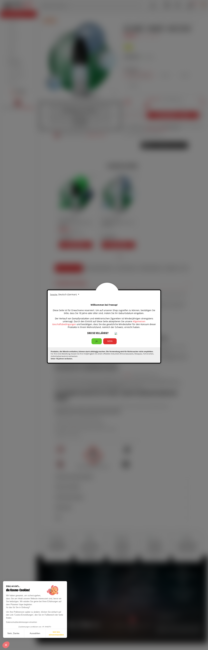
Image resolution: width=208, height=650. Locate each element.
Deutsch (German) (67, 294)
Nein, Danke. (13, 633)
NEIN (110, 341)
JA (97, 341)
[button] (6, 644)
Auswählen (35, 633)
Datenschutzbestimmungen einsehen (21, 622)
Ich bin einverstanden (56, 633)
